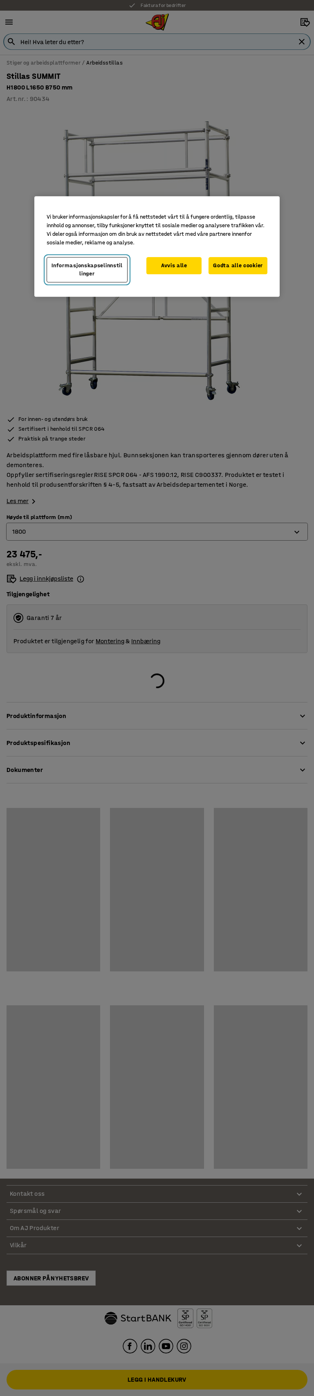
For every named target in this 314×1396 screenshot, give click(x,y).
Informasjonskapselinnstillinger (87, 269)
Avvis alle (174, 265)
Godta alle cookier (238, 265)
